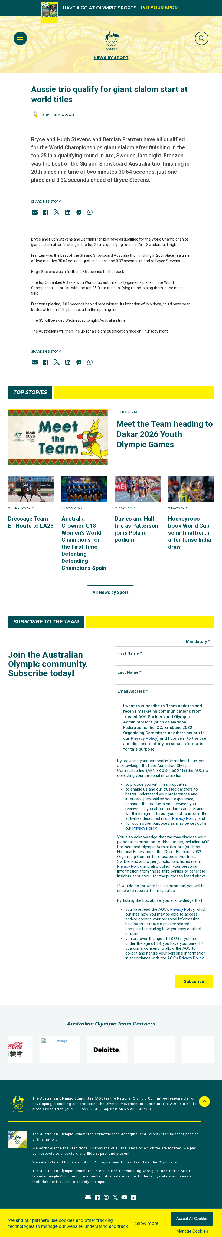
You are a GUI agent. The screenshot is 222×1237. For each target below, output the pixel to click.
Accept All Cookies (191, 1219)
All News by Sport (110, 592)
